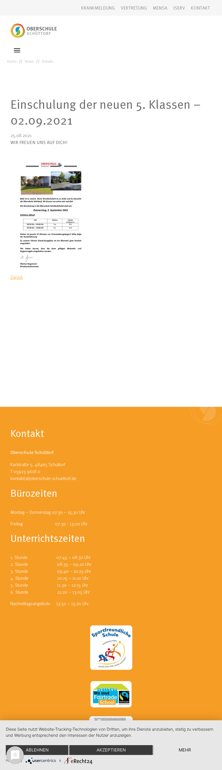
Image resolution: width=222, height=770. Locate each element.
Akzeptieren (111, 750)
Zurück (16, 277)
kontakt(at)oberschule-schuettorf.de (43, 478)
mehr (185, 750)
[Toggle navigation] (17, 50)
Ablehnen (37, 750)
